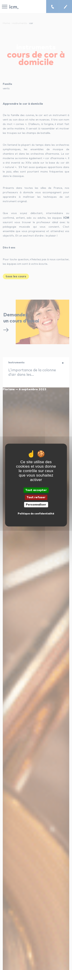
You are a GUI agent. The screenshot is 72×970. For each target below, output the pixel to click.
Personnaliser (36, 504)
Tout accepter (36, 489)
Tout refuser (36, 497)
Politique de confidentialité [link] (36, 513)
